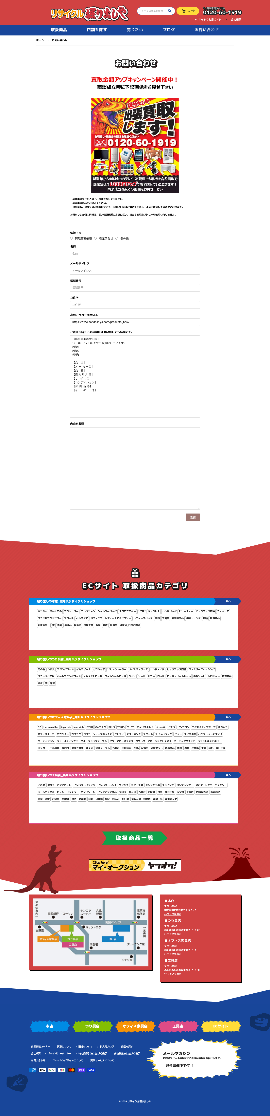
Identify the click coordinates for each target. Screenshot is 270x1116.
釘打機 (125, 799)
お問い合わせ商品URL (84, 314)
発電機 (82, 799)
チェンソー (221, 785)
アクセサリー (71, 611)
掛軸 (205, 618)
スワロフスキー (127, 611)
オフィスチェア (46, 734)
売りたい (135, 30)
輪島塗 (77, 625)
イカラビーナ (83, 669)
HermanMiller (51, 727)
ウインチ (123, 785)
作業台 (115, 748)
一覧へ (227, 601)
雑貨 (105, 625)
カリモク (76, 734)
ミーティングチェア (184, 741)
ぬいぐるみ (56, 611)
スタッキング (134, 734)
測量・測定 (44, 799)
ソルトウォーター (116, 669)
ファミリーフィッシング (202, 669)
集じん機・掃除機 (140, 799)
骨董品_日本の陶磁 (130, 625)
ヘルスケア (82, 618)
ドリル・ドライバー (67, 792)
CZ (39, 727)
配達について (85, 1046)
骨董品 (113, 625)
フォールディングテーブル (71, 741)
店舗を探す (97, 30)
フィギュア (223, 611)
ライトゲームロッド (115, 676)
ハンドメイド (157, 669)
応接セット (157, 748)
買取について (64, 1046)
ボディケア (96, 618)
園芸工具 (169, 792)
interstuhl (79, 727)
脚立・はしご (112, 799)
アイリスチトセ (145, 727)
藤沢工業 (220, 748)
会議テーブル (102, 748)
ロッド (160, 676)
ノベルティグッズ (138, 669)
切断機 (151, 792)
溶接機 (55, 799)
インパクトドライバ (84, 785)
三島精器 (54, 748)
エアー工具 (137, 785)
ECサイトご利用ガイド (208, 19)
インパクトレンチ (107, 785)
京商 (157, 618)
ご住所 (74, 297)
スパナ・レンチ (204, 785)
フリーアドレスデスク (121, 741)
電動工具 (157, 799)
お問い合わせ (207, 30)
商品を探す (127, 1046)
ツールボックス (46, 792)
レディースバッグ (142, 618)
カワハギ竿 (99, 669)
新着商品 (215, 618)
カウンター (63, 734)
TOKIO (121, 727)
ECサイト (220, 1026)
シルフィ (119, 734)
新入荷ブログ (107, 1046)
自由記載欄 (77, 423)
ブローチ (69, 618)
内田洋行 (126, 748)
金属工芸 (88, 625)
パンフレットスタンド (210, 734)
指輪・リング (193, 618)
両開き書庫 (77, 748)
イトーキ (160, 727)
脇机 (211, 748)
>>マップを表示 (172, 914)
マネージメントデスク (159, 741)
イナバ (171, 727)
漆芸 (59, 625)
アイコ (130, 727)
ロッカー (42, 748)
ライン (132, 676)
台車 (160, 792)
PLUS (112, 727)
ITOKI (90, 727)
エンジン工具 (152, 785)
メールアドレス (80, 263)
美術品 (68, 625)
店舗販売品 (178, 618)
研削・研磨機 (95, 799)
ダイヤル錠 (190, 734)
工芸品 (165, 618)
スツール (148, 734)
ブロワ (122, 792)
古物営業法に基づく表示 (127, 1053)
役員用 (144, 748)
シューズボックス (102, 734)
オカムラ (223, 727)
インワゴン (183, 727)
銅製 (98, 625)
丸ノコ (132, 792)
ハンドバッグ (169, 611)
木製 (186, 748)
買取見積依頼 (83, 238)
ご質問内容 (102, 332)
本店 (49, 1026)
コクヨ (87, 734)
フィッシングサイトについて (67, 1060)
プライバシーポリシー (59, 1053)
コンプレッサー (185, 785)
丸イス (89, 748)
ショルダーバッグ (107, 611)
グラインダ (168, 785)
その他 (124, 238)
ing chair (66, 727)
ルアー (151, 676)
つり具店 (92, 1026)
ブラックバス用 (46, 676)
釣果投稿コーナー (40, 1046)
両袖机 (65, 748)
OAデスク (100, 727)
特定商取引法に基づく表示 (92, 1053)
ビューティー (186, 611)
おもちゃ (42, 611)
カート (191, 10)
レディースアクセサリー (118, 618)
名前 (73, 246)
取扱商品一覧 (135, 838)
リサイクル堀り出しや (139, 1101)
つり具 (51, 669)
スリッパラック (163, 734)
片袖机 (195, 748)
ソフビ (141, 611)
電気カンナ (171, 799)
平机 (136, 748)
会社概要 (236, 19)
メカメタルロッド (92, 676)
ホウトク (140, 741)
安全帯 (180, 792)
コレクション (88, 611)
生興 (203, 748)
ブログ (169, 30)
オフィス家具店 (135, 1026)
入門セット (214, 676)
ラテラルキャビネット (209, 741)
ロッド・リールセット (179, 676)
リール (141, 676)
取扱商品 (59, 30)
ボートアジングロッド (69, 676)
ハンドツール (88, 792)
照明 (74, 799)
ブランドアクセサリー (49, 618)
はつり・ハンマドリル (59, 785)
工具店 (190, 792)
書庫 (179, 748)
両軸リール (199, 676)
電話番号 (75, 280)
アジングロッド (65, 669)
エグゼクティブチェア (204, 727)
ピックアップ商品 (205, 611)
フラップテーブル (97, 741)
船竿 (52, 683)
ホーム (40, 40)
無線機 (65, 799)
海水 (40, 683)
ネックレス (154, 611)
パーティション (46, 741)
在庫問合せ (106, 238)
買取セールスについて (102, 1060)
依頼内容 (75, 232)
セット (177, 734)
